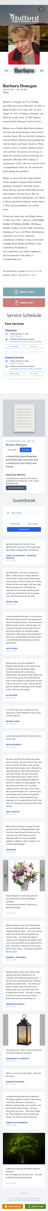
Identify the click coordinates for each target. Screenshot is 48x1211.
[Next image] (42, 875)
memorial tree (32, 270)
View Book (12, 450)
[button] (24, 875)
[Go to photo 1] (23, 889)
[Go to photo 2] (24, 889)
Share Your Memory (16, 488)
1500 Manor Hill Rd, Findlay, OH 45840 (25, 341)
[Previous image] (5, 875)
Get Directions (14, 346)
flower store (31, 274)
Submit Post (24, 529)
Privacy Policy (17, 1200)
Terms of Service (30, 1200)
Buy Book (25, 450)
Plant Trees (34, 346)
